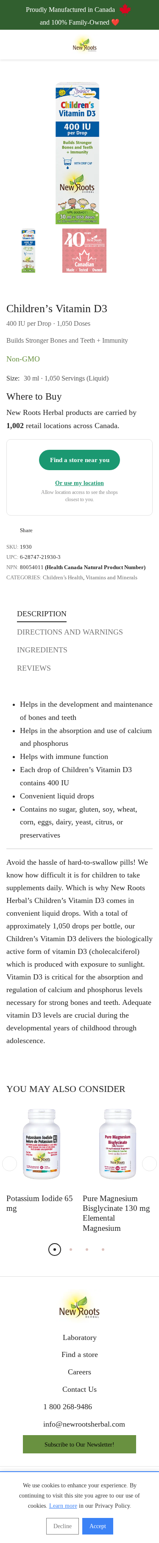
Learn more (63, 1506)
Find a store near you (79, 459)
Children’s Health (63, 577)
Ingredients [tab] (42, 650)
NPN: (12, 567)
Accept (97, 1526)
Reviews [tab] (34, 668)
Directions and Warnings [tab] (70, 632)
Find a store (79, 1354)
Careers (79, 1372)
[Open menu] (11, 44)
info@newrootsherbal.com (84, 1424)
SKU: (12, 547)
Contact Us (79, 1389)
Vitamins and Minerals (111, 577)
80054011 (82, 567)
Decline (62, 1526)
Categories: (24, 577)
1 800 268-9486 (67, 1406)
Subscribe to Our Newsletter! (79, 1444)
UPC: (12, 557)
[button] (136, 151)
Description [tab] (42, 613)
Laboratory (80, 1337)
